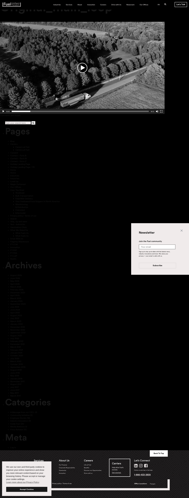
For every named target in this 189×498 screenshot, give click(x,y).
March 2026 (15, 286)
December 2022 (17, 327)
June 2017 (15, 390)
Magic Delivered (17, 184)
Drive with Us (116, 5)
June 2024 (15, 309)
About (79, 5)
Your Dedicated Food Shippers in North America (37, 201)
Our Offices (144, 5)
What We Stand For (19, 230)
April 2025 (15, 295)
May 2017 (14, 393)
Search (13, 218)
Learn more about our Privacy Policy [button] (22, 482)
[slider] (80, 111)
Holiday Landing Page (20, 164)
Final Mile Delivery (24, 198)
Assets (13, 258)
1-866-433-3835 (142, 474)
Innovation (91, 5)
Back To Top (159, 453)
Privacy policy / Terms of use (23, 215)
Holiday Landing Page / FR (22, 167)
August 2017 (15, 384)
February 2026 (16, 289)
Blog (12, 141)
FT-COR (14, 244)
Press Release (16, 429)
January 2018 (16, 378)
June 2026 (15, 278)
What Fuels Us (22, 233)
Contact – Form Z (18, 161)
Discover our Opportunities (92, 470)
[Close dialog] (181, 230)
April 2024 (15, 312)
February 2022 (16, 341)
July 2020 (14, 358)
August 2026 (16, 275)
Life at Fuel (87, 465)
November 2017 (17, 381)
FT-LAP (13, 256)
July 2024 (14, 307)
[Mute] (157, 111)
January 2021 (16, 352)
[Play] (3, 111)
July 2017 (14, 387)
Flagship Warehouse (19, 241)
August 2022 (16, 335)
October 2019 (16, 364)
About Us (64, 460)
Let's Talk (180, 4)
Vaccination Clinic (18, 227)
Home (13, 170)
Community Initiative (20, 415)
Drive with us (88, 473)
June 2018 (15, 373)
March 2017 (15, 395)
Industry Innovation (19, 421)
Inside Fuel (15, 423)
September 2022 (17, 332)
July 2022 (14, 338)
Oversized (20, 210)
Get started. (116, 472)
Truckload (19, 193)
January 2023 (16, 324)
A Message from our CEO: (22, 412)
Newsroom (130, 5)
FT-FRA (13, 253)
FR (159, 5)
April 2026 (15, 284)
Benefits (86, 468)
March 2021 (15, 347)
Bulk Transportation (24, 195)
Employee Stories (18, 418)
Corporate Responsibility (67, 468)
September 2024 (18, 304)
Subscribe (157, 265)
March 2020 (15, 361)
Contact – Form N (18, 158)
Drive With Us (16, 238)
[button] (82, 68)
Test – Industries (17, 224)
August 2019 (16, 370)
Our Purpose (63, 465)
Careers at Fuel (22, 147)
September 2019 (17, 367)
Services (69, 5)
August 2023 (16, 315)
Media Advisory (17, 426)
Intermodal (20, 213)
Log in (13, 447)
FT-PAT (13, 250)
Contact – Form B (18, 155)
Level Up (14, 181)
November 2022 (17, 330)
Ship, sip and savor (18, 221)
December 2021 (17, 344)
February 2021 (16, 350)
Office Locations (140, 484)
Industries (57, 5)
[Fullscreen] (161, 111)
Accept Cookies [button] (27, 489)
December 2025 (17, 292)
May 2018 (14, 375)
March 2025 (15, 298)
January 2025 (16, 301)
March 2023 (15, 321)
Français (152, 484)
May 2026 (14, 281)
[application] (82, 68)
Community (62, 470)
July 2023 (14, 318)
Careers (103, 5)
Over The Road (17, 190)
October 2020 (16, 355)
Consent (14, 152)
